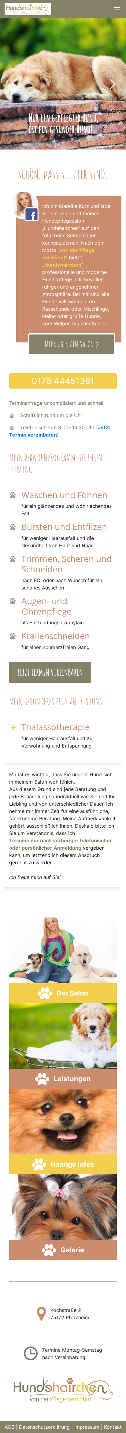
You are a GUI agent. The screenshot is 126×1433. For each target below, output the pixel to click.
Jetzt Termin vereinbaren (50, 672)
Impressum (86, 1427)
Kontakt (113, 1427)
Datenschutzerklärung (44, 1427)
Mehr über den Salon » (72, 345)
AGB (9, 1427)
